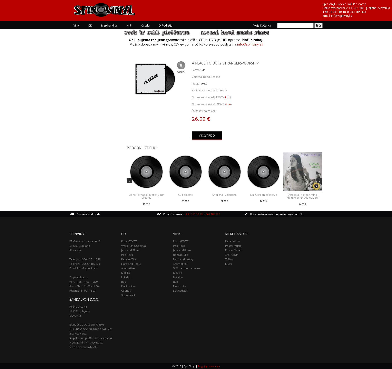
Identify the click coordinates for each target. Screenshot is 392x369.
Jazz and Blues (130, 250)
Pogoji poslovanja (209, 366)
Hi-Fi (129, 25)
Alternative (128, 268)
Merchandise (109, 25)
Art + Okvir (231, 255)
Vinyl (76, 25)
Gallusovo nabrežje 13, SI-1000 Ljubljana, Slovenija (356, 8)
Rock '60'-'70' (129, 241)
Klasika (125, 273)
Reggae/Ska (128, 259)
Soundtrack (128, 295)
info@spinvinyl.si (342, 16)
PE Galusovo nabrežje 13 (84, 241)
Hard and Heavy (131, 264)
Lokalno (126, 277)
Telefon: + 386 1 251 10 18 (84, 259)
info (227, 97)
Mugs (228, 264)
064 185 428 (358, 12)
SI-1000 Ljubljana (79, 246)
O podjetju (166, 25)
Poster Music (233, 246)
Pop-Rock (127, 255)
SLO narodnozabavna (186, 268)
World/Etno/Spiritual (133, 246)
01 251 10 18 (337, 12)
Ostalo (145, 25)
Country (126, 290)
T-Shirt (229, 259)
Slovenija (75, 250)
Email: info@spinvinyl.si (83, 268)
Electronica (128, 286)
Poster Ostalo (233, 250)
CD (90, 25)
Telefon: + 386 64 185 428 (84, 264)
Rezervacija (232, 241)
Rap (123, 281)
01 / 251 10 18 (193, 214)
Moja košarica (262, 25)
